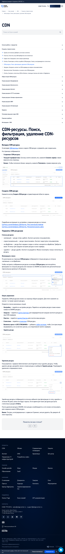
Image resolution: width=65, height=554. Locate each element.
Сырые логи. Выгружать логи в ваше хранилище (16, 58)
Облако (19, 448)
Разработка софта (23, 457)
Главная (4, 11)
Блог (49, 480)
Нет (35, 425)
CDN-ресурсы (14, 148)
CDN (3, 448)
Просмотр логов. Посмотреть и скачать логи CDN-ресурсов (19, 70)
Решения (4, 465)
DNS (18, 454)
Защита (50, 448)
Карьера (20, 483)
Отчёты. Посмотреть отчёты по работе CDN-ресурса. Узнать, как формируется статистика (27, 61)
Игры (19, 468)
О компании (5, 480)
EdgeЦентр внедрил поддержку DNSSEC (12, 1)
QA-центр (51, 454)
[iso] (3, 522)
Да (30, 425)
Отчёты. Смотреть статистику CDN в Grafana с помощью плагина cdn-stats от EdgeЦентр (27, 73)
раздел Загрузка (23, 313)
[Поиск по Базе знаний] (60, 32)
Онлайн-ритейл (7, 468)
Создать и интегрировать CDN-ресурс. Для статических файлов (22, 225)
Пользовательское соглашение (10, 546)
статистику (23, 321)
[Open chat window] (60, 549)
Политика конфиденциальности (10, 544)
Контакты (35, 483)
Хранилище (36, 454)
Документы (20, 480)
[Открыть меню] (62, 6)
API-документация (38, 498)
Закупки (35, 480)
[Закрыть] (56, 552)
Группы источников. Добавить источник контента (17, 52)
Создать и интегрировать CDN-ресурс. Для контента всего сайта (23, 227)
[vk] (7, 516)
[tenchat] (16, 516)
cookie (12, 551)
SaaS (18, 471)
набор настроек (41, 325)
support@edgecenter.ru (34, 507)
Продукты (5, 445)
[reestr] (9, 526)
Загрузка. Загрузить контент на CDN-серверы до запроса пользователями (23, 67)
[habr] (21, 516)
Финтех (50, 468)
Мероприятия (52, 483)
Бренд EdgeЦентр (8, 487)
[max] (12, 516)
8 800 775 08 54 (42, 6)
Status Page (6, 498)
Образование (6, 471)
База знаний (21, 498)
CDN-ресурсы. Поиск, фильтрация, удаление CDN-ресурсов (19, 64)
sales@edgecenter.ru (19, 507)
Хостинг (4, 454)
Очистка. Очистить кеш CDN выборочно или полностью (18, 55)
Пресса (4, 483)
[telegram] (3, 516)
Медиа (34, 468)
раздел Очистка (23, 318)
